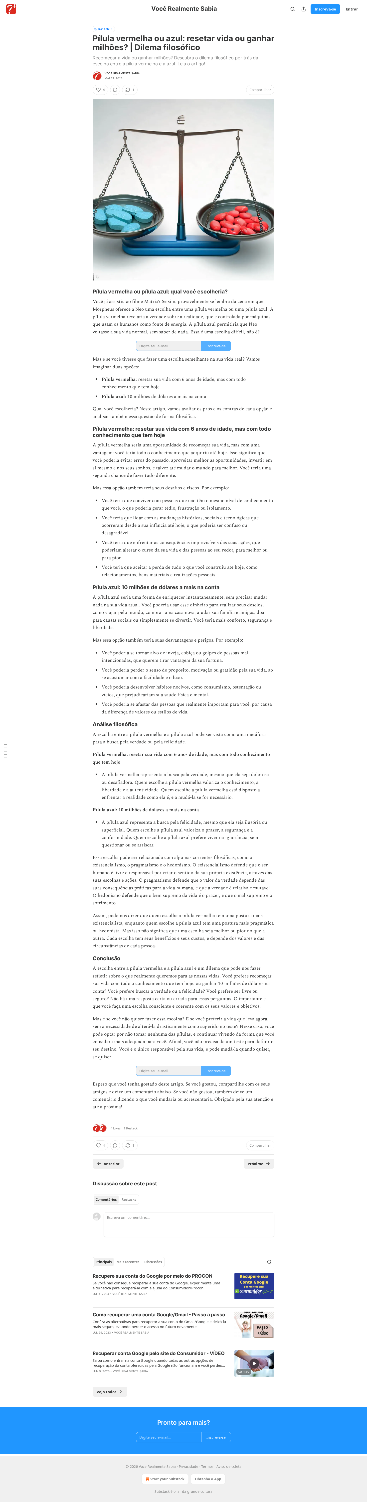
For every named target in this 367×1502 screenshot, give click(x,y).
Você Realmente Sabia (122, 73)
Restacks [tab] (129, 1199)
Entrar (352, 8)
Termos (207, 1466)
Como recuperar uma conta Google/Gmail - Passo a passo (159, 1315)
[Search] (293, 9)
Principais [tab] (104, 1262)
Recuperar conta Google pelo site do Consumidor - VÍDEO (159, 1353)
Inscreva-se (325, 8)
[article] (183, 1288)
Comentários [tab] (106, 1199)
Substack (162, 1491)
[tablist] (116, 1200)
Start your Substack (167, 1479)
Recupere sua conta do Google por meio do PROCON (152, 1276)
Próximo (255, 1163)
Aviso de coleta (228, 1466)
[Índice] (5, 751)
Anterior (112, 1163)
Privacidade (188, 1466)
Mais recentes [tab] (128, 1262)
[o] (254, 1363)
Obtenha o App (208, 1479)
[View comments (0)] (115, 90)
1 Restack (131, 1128)
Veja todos (106, 1391)
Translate (104, 29)
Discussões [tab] (153, 1262)
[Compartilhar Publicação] (304, 9)
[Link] (86, 291)
